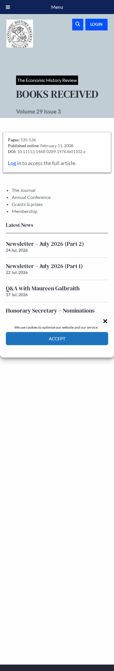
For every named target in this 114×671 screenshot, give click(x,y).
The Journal (23, 190)
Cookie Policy (43, 349)
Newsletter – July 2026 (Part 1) (44, 266)
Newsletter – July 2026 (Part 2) (45, 244)
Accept (57, 338)
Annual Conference (31, 197)
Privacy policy (67, 349)
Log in (14, 163)
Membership (24, 211)
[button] (105, 321)
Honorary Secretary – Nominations (50, 310)
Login (96, 24)
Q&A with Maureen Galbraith (43, 288)
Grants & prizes (27, 204)
